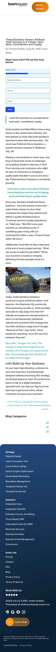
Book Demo (39, 7)
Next (10, 109)
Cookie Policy (10, 645)
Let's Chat (17, 622)
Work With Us (14, 590)
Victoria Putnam (17, 48)
